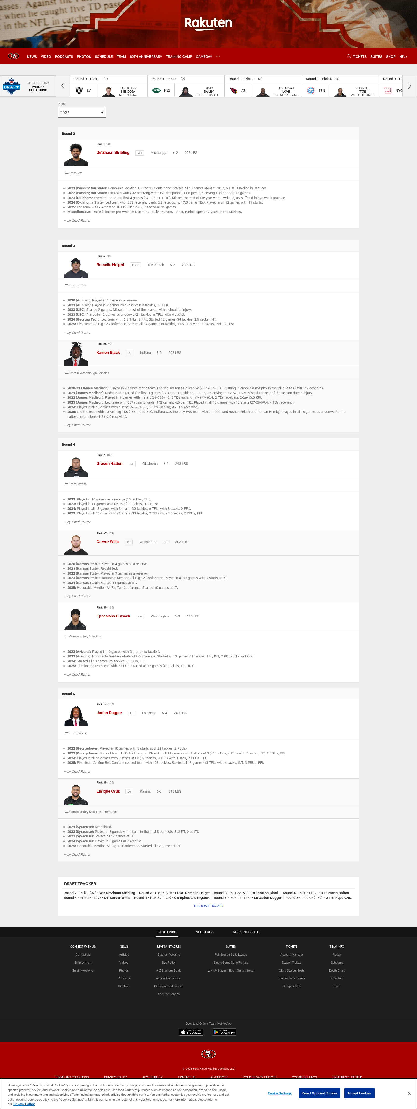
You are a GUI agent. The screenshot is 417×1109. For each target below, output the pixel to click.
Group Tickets (292, 986)
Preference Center (347, 1077)
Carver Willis (108, 541)
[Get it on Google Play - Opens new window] (224, 1035)
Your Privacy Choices (260, 1077)
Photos (124, 970)
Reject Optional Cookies (320, 1093)
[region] (208, 1093)
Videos (123, 962)
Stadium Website (169, 954)
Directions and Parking (168, 986)
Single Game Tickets (291, 978)
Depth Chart (337, 970)
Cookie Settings (304, 1077)
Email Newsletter (83, 970)
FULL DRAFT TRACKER (208, 905)
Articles (124, 954)
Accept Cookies (359, 1093)
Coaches (337, 978)
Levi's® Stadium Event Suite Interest (231, 970)
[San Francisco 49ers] (208, 1054)
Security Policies (169, 994)
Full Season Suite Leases (231, 954)
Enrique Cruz (108, 791)
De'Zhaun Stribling (113, 152)
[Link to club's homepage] (13, 56)
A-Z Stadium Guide (168, 970)
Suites (231, 946)
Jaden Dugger (109, 712)
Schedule (337, 962)
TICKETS (292, 946)
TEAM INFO (337, 946)
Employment (83, 962)
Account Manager (291, 954)
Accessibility (152, 1077)
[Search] (349, 56)
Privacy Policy (115, 1077)
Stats (337, 986)
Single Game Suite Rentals (231, 962)
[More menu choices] (218, 56)
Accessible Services (168, 978)
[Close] (409, 1093)
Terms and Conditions (72, 1077)
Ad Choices (219, 1077)
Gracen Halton (109, 463)
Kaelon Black (108, 352)
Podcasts (124, 978)
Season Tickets (291, 962)
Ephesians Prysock (113, 616)
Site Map (124, 986)
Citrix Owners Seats (292, 970)
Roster (337, 954)
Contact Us (83, 954)
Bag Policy (169, 962)
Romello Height (110, 264)
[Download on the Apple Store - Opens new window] (191, 1033)
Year (61, 104)
